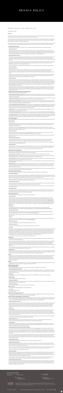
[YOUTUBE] (55, 389)
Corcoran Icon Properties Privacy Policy (38, 389)
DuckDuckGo (48, 203)
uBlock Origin (11, 204)
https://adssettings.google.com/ (13, 208)
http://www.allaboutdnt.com (31, 219)
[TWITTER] (53, 389)
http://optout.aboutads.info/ (13, 212)
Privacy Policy (28, 389)
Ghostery (51, 203)
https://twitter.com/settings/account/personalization (44, 208)
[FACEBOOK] (47, 389)
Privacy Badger (43, 203)
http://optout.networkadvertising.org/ (33, 212)
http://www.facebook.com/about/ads (27, 208)
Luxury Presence (13, 389)
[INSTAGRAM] (49, 389)
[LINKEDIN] (51, 389)
